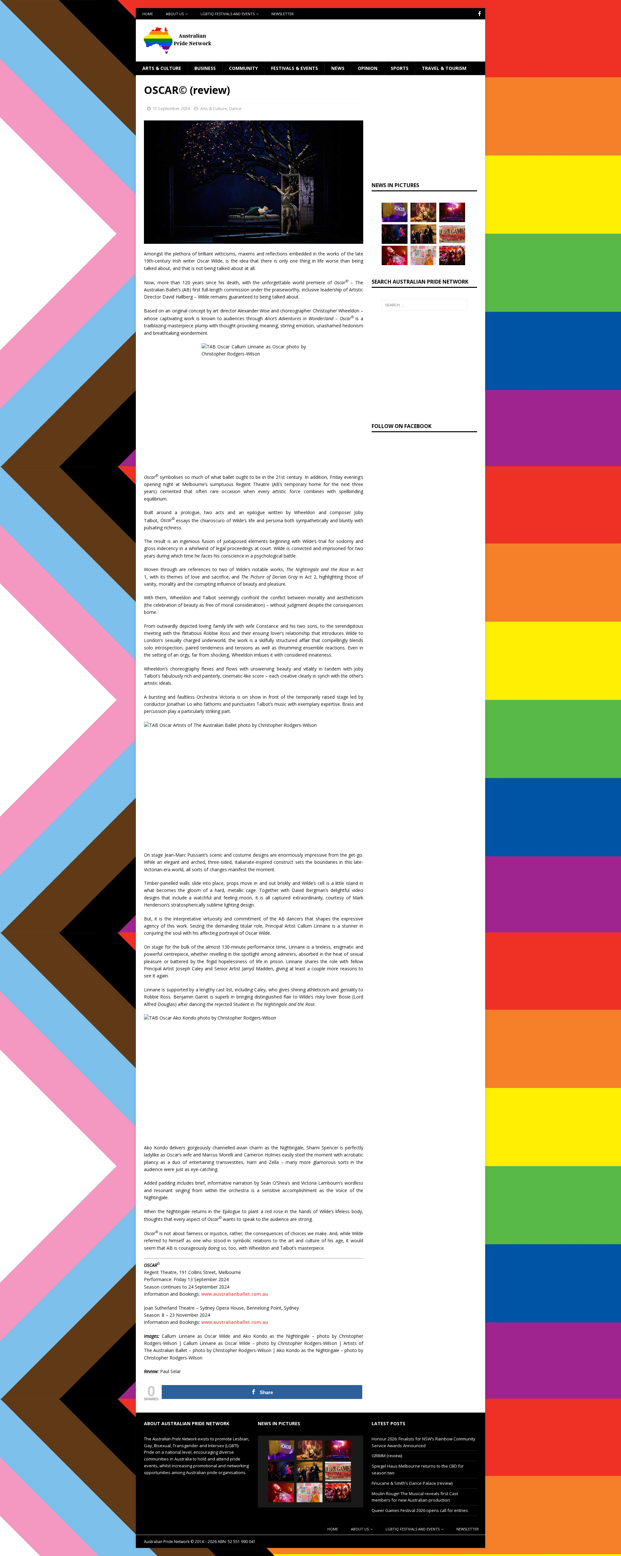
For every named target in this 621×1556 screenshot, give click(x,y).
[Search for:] (424, 304)
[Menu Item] (479, 13)
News (337, 68)
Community (243, 68)
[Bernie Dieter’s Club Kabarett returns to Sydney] (395, 255)
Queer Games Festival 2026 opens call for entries (420, 1510)
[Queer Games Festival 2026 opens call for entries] (452, 234)
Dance (235, 108)
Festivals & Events (294, 68)
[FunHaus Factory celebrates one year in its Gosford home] (452, 255)
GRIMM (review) (387, 1456)
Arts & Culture (161, 68)
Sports (400, 68)
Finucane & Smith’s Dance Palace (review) (412, 1483)
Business (205, 68)
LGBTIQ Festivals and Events (228, 13)
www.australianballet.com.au (234, 1294)
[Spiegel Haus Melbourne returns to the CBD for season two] (452, 212)
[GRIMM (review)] (423, 212)
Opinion (367, 68)
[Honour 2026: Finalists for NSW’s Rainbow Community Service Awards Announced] (395, 212)
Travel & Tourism (444, 68)
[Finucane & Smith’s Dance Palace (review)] (395, 234)
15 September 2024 (171, 108)
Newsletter (282, 13)
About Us (175, 13)
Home (147, 13)
